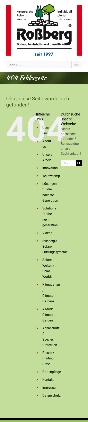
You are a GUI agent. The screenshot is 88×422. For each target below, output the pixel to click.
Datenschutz (51, 395)
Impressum (50, 388)
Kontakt (48, 380)
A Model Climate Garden (48, 314)
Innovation (50, 168)
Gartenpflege (51, 372)
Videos (47, 233)
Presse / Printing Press (48, 358)
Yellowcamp (51, 176)
